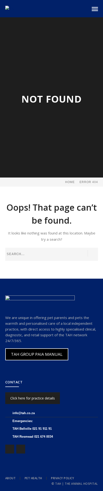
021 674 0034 (43, 436)
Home (70, 182)
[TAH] (11, 8)
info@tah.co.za (23, 413)
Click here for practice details (32, 398)
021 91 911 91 (42, 428)
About (10, 478)
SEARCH (92, 253)
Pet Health (33, 478)
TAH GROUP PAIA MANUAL (37, 354)
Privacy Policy (62, 478)
